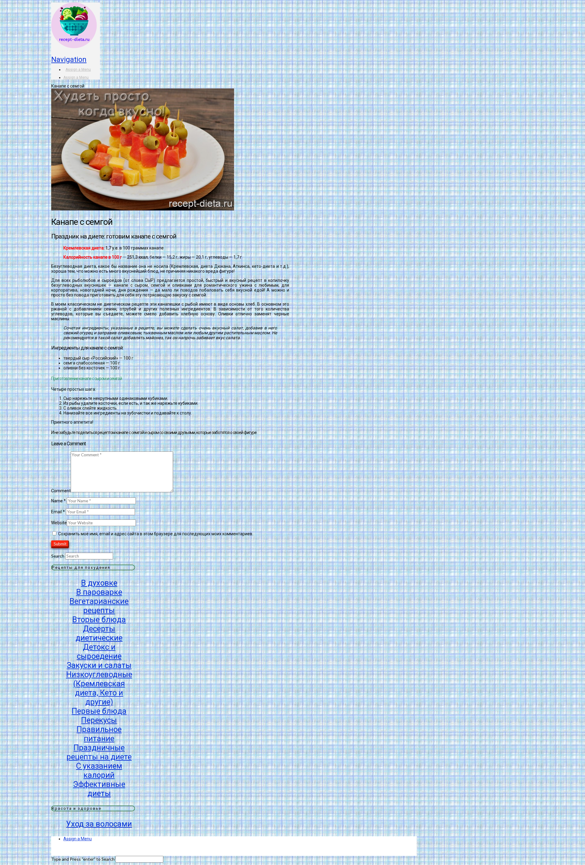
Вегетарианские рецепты (99, 606)
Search (57, 555)
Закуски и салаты (99, 665)
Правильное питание (99, 734)
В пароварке (99, 592)
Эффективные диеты (99, 789)
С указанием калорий (99, 770)
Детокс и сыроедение (99, 651)
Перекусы (99, 720)
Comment (61, 490)
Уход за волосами (99, 823)
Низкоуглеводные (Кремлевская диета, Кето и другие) (99, 688)
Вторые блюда (99, 619)
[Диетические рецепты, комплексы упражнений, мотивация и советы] (74, 39)
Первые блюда (99, 711)
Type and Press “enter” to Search (83, 859)
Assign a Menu (78, 69)
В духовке (99, 582)
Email (58, 511)
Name (58, 500)
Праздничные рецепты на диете (99, 752)
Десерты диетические (99, 633)
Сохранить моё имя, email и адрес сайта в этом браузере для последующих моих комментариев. (155, 533)
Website (59, 522)
